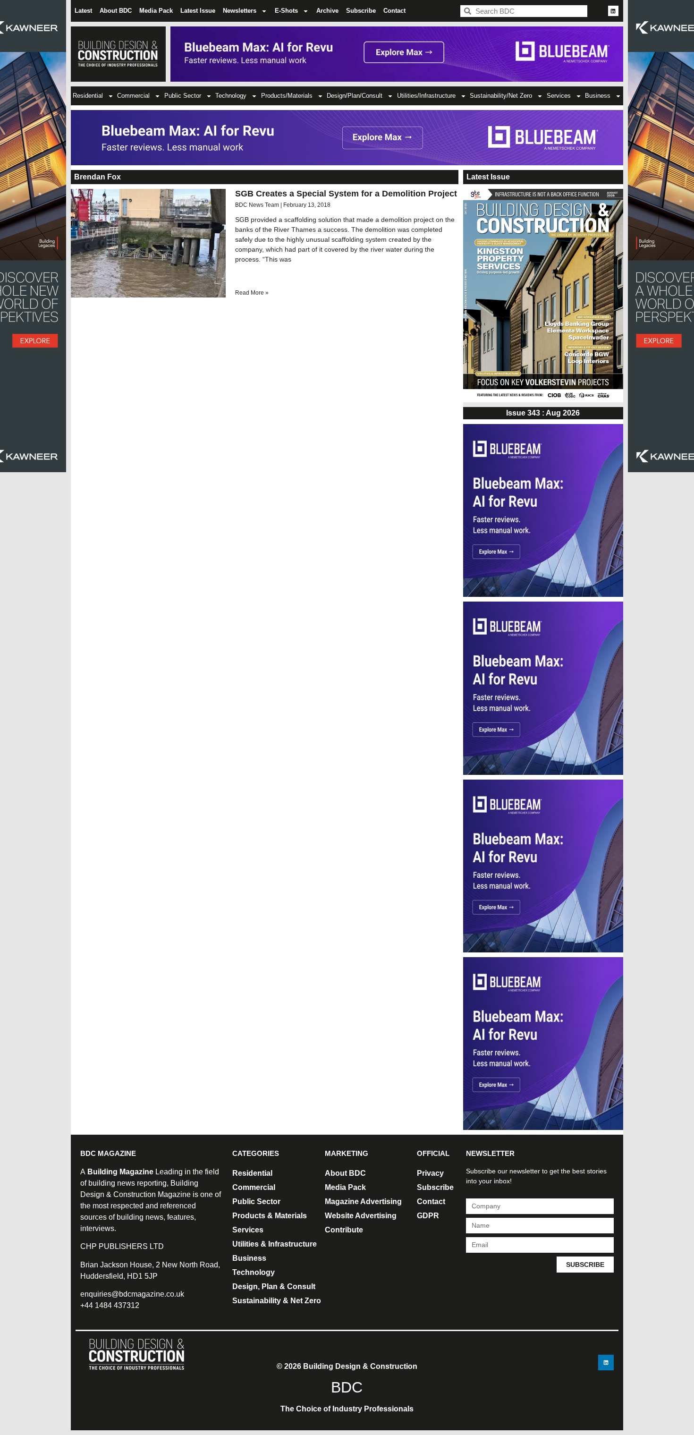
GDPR (428, 1216)
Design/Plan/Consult (354, 95)
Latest (83, 10)
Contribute (344, 1230)
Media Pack (156, 10)
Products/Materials (287, 95)
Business (597, 95)
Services (559, 95)
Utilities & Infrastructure (274, 1244)
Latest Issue (197, 10)
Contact (394, 10)
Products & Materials (269, 1216)
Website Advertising (361, 1216)
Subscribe (361, 10)
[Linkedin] (613, 11)
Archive (327, 10)
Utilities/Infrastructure (426, 95)
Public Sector (182, 95)
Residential (88, 95)
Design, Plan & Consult (273, 1286)
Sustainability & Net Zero (276, 1301)
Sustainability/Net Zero (501, 95)
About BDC (116, 10)
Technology (230, 95)
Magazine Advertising (363, 1201)
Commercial (133, 95)
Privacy (430, 1173)
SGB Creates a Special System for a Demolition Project (346, 193)
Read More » (252, 292)
